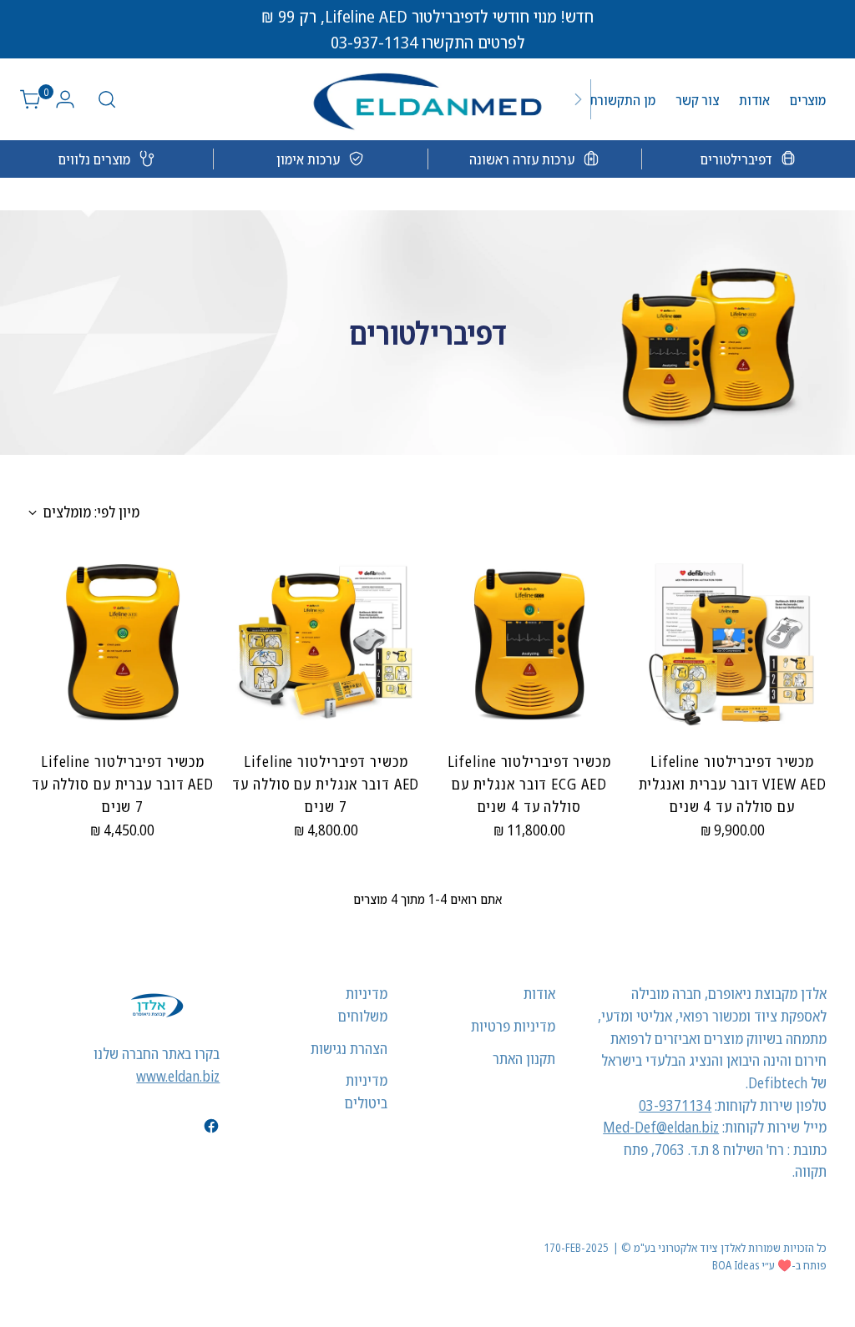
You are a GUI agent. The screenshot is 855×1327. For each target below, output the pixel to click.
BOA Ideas (735, 1265)
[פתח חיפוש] (107, 99)
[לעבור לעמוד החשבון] (72, 99)
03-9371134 (675, 1105)
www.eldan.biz (178, 1076)
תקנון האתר (524, 1058)
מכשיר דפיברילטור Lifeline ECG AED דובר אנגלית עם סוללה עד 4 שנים (529, 783)
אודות (539, 993)
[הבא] (577, 99)
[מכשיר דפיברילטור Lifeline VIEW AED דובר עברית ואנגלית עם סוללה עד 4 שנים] (732, 642)
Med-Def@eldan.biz (661, 1127)
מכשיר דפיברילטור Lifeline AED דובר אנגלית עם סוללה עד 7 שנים (325, 783)
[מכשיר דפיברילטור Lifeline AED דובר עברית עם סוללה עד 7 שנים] (122, 642)
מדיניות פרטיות (513, 1026)
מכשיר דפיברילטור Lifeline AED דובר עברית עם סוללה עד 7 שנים (123, 783)
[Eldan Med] (427, 99)
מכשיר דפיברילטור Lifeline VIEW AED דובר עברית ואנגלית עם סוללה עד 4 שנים (733, 783)
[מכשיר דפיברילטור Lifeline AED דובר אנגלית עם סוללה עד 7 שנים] (325, 642)
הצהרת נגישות (349, 1048)
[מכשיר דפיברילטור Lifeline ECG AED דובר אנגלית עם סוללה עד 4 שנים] (529, 642)
